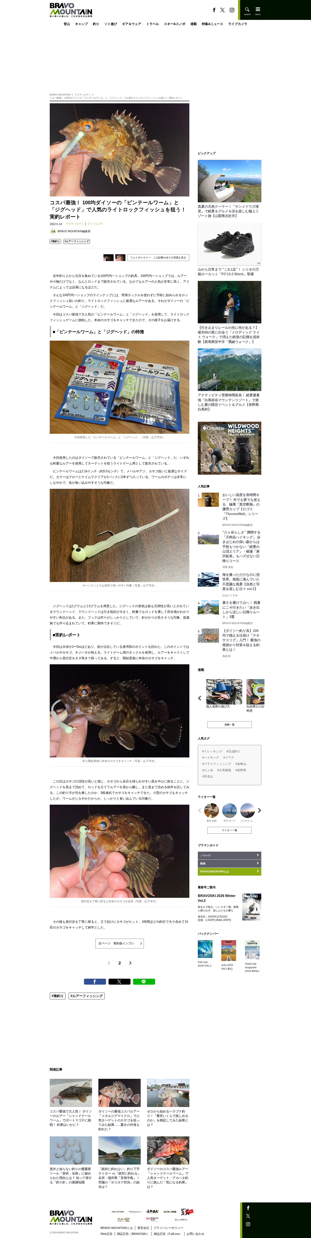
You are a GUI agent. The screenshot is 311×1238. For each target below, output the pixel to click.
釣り (96, 24)
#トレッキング (212, 751)
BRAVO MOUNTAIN (60, 94)
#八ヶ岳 (207, 770)
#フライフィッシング (216, 763)
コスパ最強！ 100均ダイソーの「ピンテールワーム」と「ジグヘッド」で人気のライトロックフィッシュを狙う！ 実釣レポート (116, 98)
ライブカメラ (237, 24)
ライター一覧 (229, 830)
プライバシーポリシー (168, 1228)
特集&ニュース (212, 24)
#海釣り (55, 241)
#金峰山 (240, 763)
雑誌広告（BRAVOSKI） (133, 1233)
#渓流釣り (233, 751)
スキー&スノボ (174, 24)
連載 (193, 24)
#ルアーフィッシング (77, 241)
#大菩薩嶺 (224, 770)
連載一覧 (229, 724)
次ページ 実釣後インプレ (116, 943)
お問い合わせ (195, 1233)
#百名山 (207, 776)
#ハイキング (210, 757)
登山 (67, 24)
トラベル (152, 24)
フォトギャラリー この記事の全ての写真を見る (158, 257)
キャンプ (81, 24)
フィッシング (95, 223)
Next (259, 698)
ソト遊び (110, 24)
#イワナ (228, 757)
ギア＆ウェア (131, 24)
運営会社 (143, 1228)
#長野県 (240, 770)
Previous (199, 698)
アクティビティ (83, 94)
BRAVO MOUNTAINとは (116, 1228)
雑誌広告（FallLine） (168, 1233)
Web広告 (106, 1233)
